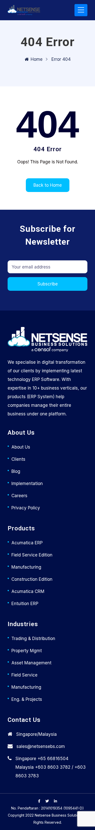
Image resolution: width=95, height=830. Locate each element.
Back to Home (47, 185)
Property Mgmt (26, 650)
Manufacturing (26, 567)
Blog (15, 471)
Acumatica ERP (27, 542)
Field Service (24, 675)
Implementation (27, 483)
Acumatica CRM (27, 591)
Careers (19, 495)
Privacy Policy (25, 507)
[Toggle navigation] (80, 10)
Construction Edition (31, 579)
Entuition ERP (24, 603)
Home (37, 59)
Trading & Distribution (33, 638)
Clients (18, 459)
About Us (20, 447)
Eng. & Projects (26, 699)
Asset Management (31, 662)
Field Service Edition (31, 554)
